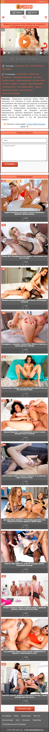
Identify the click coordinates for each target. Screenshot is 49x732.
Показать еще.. (24, 709)
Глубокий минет (35, 84)
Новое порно (26, 716)
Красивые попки (10, 90)
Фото (18, 720)
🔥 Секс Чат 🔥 (42, 1)
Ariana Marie (22, 74)
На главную (6, 716)
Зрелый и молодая (11, 93)
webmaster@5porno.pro (36, 730)
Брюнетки (34, 74)
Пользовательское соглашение (14, 724)
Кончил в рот (39, 80)
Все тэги (37, 716)
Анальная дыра (23, 80)
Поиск (16, 716)
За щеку (37, 77)
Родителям (37, 720)
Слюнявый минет (25, 87)
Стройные (7, 77)
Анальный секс (22, 66)
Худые (38, 87)
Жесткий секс (37, 66)
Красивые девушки (22, 77)
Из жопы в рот (26, 90)
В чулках (23, 84)
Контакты (26, 720)
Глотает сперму (9, 84)
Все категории (7, 720)
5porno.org (19, 730)
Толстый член (8, 87)
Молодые (6, 69)
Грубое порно (8, 80)
